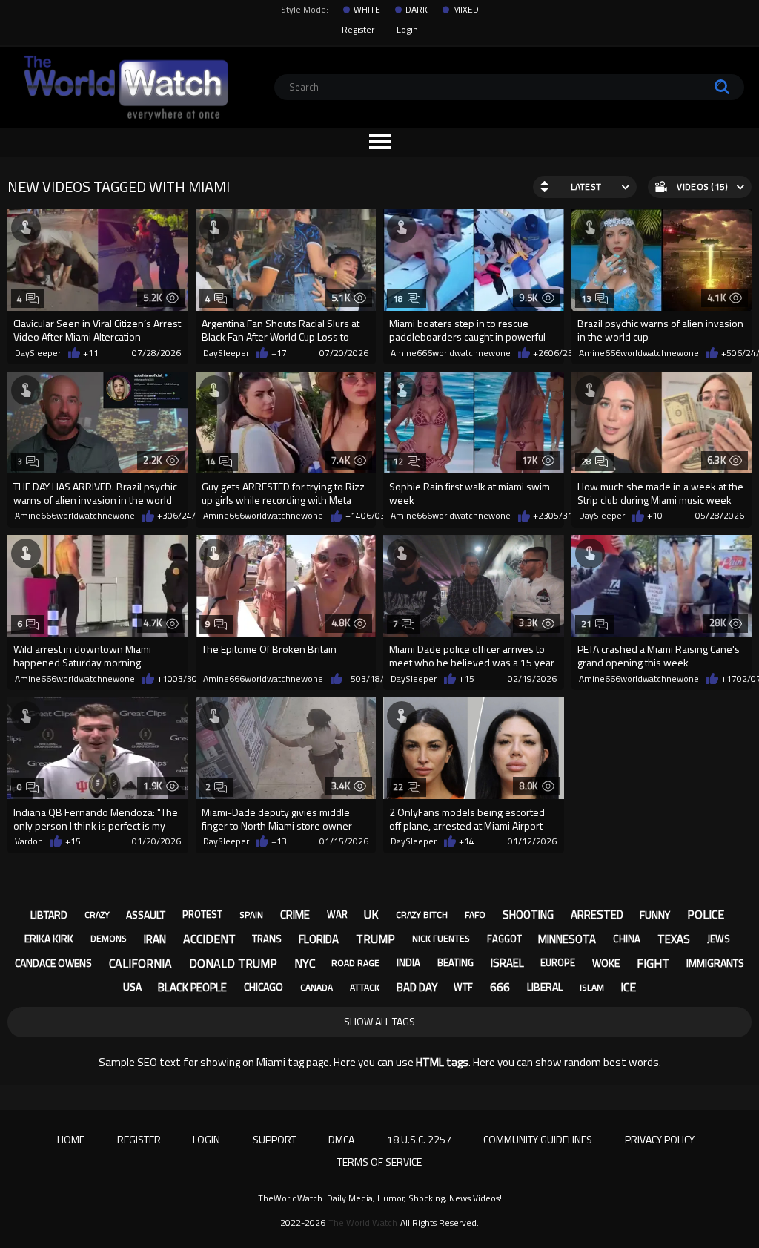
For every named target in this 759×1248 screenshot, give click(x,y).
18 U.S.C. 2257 (419, 1139)
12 (398, 461)
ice (628, 987)
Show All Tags (379, 1021)
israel (507, 962)
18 (398, 299)
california (140, 963)
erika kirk (48, 938)
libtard (48, 914)
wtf (463, 986)
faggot (504, 938)
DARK (416, 9)
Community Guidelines (537, 1139)
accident (209, 939)
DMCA (341, 1139)
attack (365, 987)
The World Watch (362, 1222)
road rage (355, 963)
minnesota (567, 939)
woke (606, 963)
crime (295, 914)
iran (155, 939)
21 (586, 624)
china (626, 938)
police (705, 914)
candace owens (53, 963)
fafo (475, 914)
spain (251, 914)
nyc (304, 963)
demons (108, 938)
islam (592, 987)
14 (210, 461)
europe (557, 962)
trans (267, 938)
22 (398, 787)
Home (70, 1139)
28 (586, 461)
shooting (528, 914)
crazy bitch (422, 914)
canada (316, 987)
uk (371, 914)
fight (653, 963)
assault (145, 914)
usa (132, 986)
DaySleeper (38, 353)
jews (718, 938)
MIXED (466, 9)
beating (455, 962)
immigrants (715, 963)
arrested (597, 914)
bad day (417, 987)
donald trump (233, 963)
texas (673, 939)
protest (202, 914)
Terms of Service (379, 1161)
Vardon (29, 841)
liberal (545, 986)
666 (500, 987)
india (408, 962)
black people (192, 987)
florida (319, 939)
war (337, 914)
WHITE (367, 9)
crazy (97, 914)
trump (375, 939)
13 (586, 299)
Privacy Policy (660, 1139)
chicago (263, 986)
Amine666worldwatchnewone (451, 353)
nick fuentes (441, 938)
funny (655, 914)
